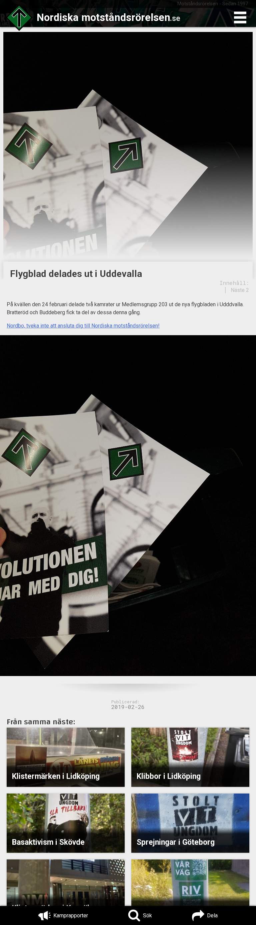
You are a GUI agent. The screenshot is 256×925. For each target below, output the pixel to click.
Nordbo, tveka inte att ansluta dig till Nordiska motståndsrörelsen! (83, 326)
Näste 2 (240, 290)
